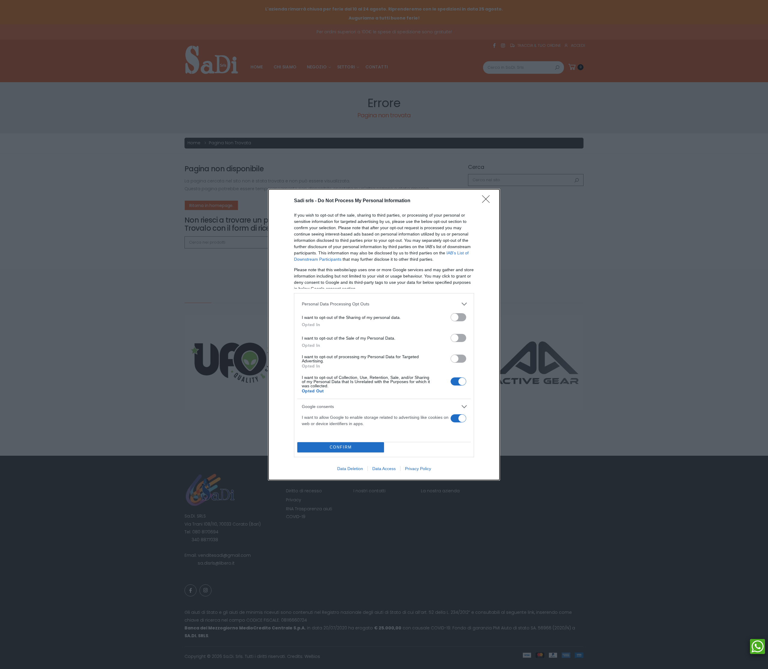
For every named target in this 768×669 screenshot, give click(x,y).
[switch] (458, 317)
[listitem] (384, 304)
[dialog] (384, 334)
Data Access (384, 468)
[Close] (488, 201)
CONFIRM (341, 447)
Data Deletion (350, 468)
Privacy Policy (418, 468)
